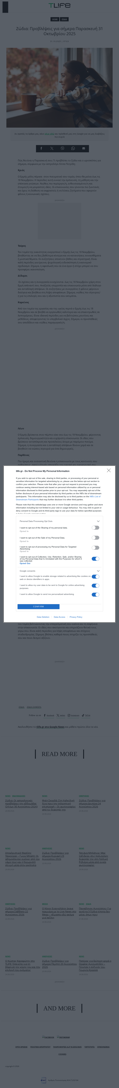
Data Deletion (43, 617)
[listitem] (59, 521)
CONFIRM (38, 606)
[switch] (95, 528)
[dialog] (59, 544)
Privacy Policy (76, 617)
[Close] (109, 471)
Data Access (59, 617)
